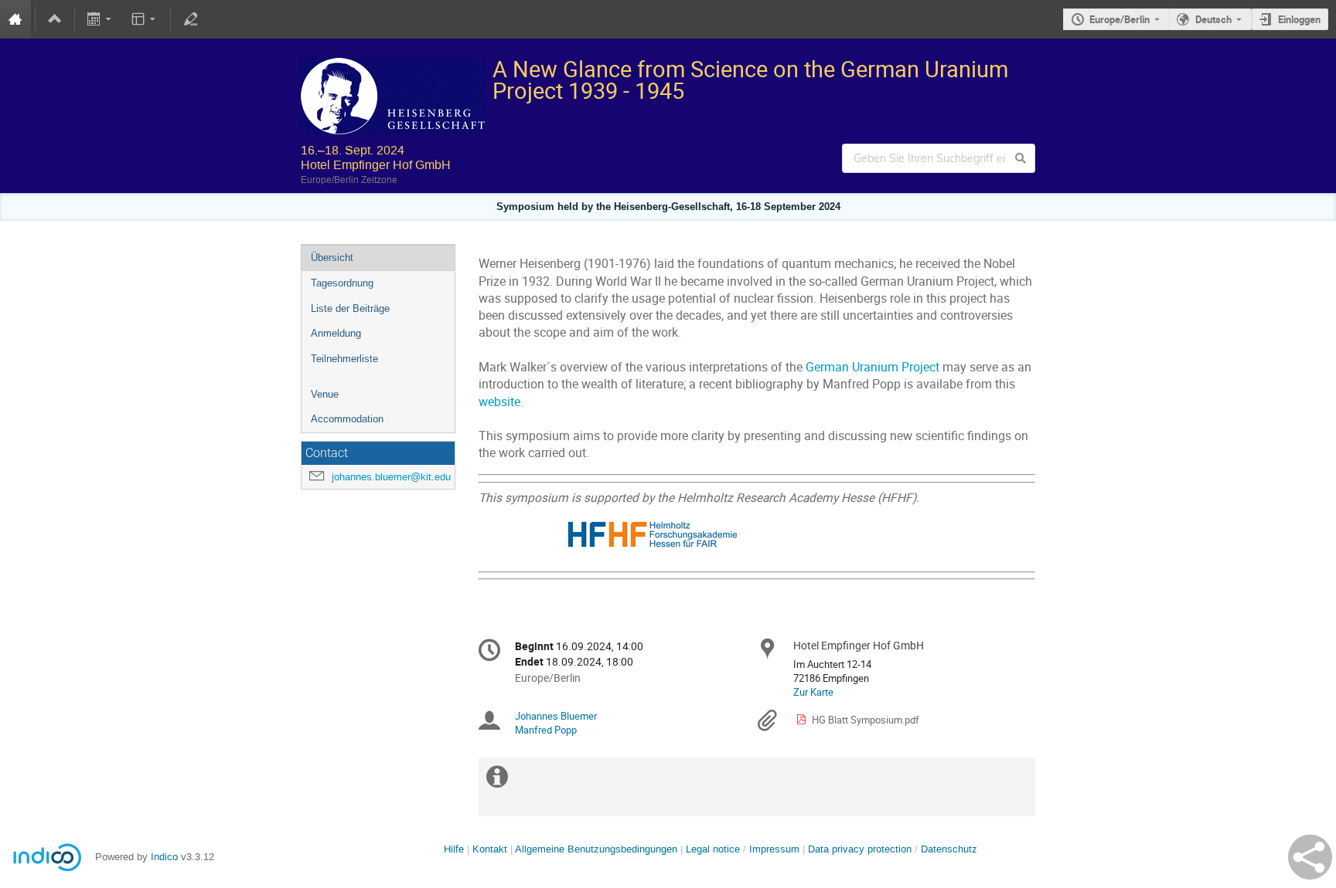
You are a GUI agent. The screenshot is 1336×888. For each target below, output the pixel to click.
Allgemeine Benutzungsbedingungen (596, 849)
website (499, 402)
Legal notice (714, 849)
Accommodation (347, 419)
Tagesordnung (342, 283)
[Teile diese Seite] (1310, 857)
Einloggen (1299, 19)
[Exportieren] (101, 19)
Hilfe (454, 849)
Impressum (774, 849)
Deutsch (1213, 19)
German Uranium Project (872, 367)
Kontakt (489, 849)
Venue (325, 394)
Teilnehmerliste (344, 358)
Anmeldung (336, 333)
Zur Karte (813, 692)
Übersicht (332, 257)
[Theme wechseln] (144, 19)
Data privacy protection (861, 849)
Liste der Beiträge (350, 308)
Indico (164, 856)
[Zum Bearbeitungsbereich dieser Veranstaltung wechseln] (190, 19)
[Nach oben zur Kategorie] (54, 19)
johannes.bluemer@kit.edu (391, 476)
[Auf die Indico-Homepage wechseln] (15, 19)
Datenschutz (949, 849)
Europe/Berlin (1119, 19)
